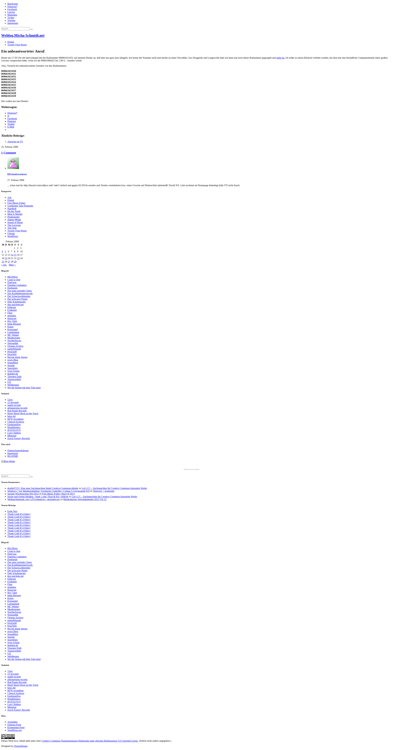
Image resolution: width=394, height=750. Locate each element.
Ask (9, 197)
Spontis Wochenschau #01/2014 (23, 493)
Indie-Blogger (14, 324)
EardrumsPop (14, 424)
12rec (10, 399)
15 (15, 255)
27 (9, 261)
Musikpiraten (13, 337)
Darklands (12, 288)
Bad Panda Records (17, 410)
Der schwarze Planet (17, 299)
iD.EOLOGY (14, 430)
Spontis (11, 365)
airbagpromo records (17, 408)
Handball (11, 208)
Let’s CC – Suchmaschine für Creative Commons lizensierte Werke (114, 488)
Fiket (9, 313)
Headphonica (13, 427)
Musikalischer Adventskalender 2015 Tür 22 (85, 499)
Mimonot (11, 435)
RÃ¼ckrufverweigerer (17, 174)
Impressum (12, 23)
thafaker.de (12, 373)
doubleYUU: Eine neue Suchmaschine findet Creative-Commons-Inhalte (42, 488)
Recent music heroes (17, 357)
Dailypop (11, 282)
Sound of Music (15, 222)
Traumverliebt (14, 379)
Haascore (11, 318)
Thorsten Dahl (14, 376)
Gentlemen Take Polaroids (20, 205)
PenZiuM (12, 351)
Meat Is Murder (14, 214)
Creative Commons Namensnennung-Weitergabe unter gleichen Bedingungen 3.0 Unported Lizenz (90, 741)
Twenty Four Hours (17, 44)
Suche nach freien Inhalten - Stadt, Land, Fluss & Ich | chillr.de (37, 496)
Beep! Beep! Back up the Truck (22, 413)
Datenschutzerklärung (18, 450)
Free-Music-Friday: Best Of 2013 (58, 493)
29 (15, 261)
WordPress (12, 236)
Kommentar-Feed (15, 727)
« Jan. (4, 265)
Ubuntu (11, 233)
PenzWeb (12, 354)
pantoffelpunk (14, 349)
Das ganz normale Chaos (19, 290)
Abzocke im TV (15, 141)
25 (3, 261)
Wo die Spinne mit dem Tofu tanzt (24, 387)
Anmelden (12, 722)
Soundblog (12, 362)
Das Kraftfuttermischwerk (20, 293)
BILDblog (12, 277)
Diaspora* (12, 6)
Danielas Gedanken (16, 285)
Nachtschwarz (14, 340)
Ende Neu (12, 511)
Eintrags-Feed (14, 724)
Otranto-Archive (15, 346)
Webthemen (13, 385)
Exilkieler (12, 310)
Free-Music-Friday (16, 203)
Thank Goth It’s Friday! (18, 514)
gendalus (11, 315)
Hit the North (13, 211)
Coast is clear (13, 279)
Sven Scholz (13, 371)
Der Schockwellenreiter (18, 296)
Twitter (10, 17)
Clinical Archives (15, 421)
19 (6, 258)
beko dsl (11, 416)
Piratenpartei (13, 217)
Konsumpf (12, 329)
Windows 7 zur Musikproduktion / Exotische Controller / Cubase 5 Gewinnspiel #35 (48, 491)
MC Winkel (13, 335)
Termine (11, 20)
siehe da (280, 57)
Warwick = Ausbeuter (103, 491)
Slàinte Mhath (14, 219)
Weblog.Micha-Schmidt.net (22, 35)
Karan (10, 326)
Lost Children (14, 433)
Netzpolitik (12, 343)
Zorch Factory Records (18, 438)
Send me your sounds (191, 469)
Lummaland (13, 332)
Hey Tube (12, 321)
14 (12, 255)
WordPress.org (14, 730)
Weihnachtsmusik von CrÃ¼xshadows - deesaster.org (33, 499)
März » (12, 265)
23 (18, 258)
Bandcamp (12, 3)
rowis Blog (12, 360)
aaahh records (14, 405)
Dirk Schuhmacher (16, 301)
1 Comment (8, 152)
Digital (10, 42)
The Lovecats (14, 225)
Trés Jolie (12, 228)
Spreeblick (12, 368)
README (12, 456)
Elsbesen (11, 307)
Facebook (12, 9)
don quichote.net (15, 304)
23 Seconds (13, 402)
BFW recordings (15, 419)
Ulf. (9, 382)
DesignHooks (21, 746)
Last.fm (11, 12)
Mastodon (12, 15)
